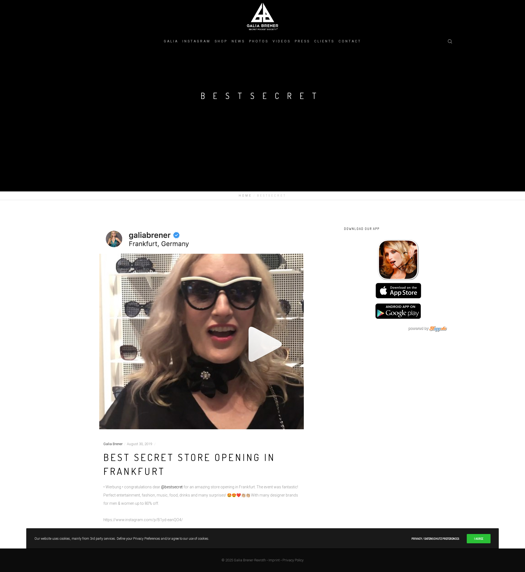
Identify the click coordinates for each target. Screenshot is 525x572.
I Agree (478, 538)
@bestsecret (172, 487)
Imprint (274, 560)
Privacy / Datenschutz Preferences (435, 538)
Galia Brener (113, 444)
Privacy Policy (293, 560)
